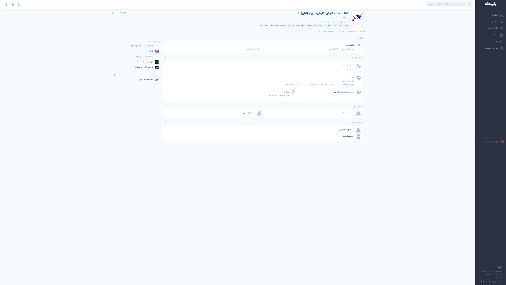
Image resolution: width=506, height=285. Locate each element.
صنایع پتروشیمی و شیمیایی (333, 25)
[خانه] (13, 4)
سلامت (346, 25)
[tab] (363, 31)
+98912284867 (349, 69)
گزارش (121, 12)
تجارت (265, 25)
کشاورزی (320, 25)
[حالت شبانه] (19, 4)
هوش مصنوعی (311, 25)
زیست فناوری (300, 25)
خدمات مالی (290, 25)
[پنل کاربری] (6, 4)
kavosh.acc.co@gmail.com (279, 96)
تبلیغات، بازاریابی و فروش (277, 25)
